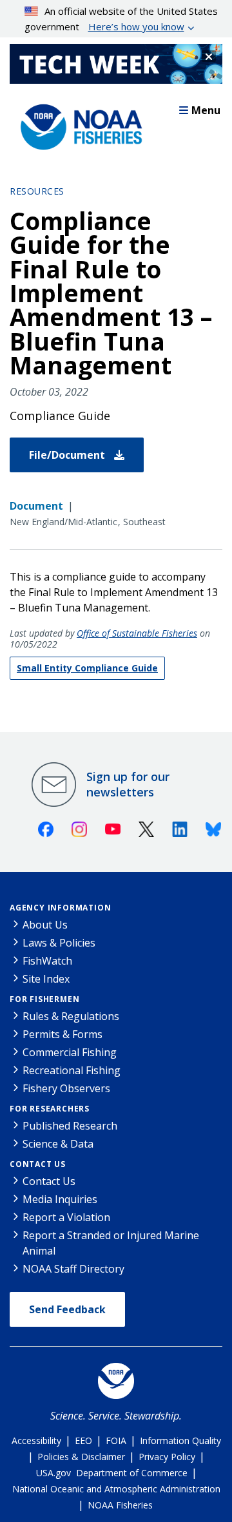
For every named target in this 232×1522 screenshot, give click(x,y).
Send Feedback (67, 1309)
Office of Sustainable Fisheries (137, 633)
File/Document (68, 455)
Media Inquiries (60, 1199)
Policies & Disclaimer (81, 1456)
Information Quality (180, 1440)
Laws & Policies (59, 943)
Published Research (70, 1126)
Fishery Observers (66, 1088)
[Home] (77, 124)
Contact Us (38, 1164)
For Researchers (50, 1108)
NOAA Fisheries (120, 1505)
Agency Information (60, 907)
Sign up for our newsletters (127, 784)
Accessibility (36, 1440)
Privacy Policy (167, 1456)
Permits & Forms (62, 1034)
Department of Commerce (132, 1473)
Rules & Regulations (71, 1016)
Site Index (46, 979)
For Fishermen (44, 999)
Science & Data (58, 1144)
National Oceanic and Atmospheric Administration (116, 1489)
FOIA (116, 1440)
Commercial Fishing (70, 1052)
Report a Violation (66, 1217)
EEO (83, 1440)
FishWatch (47, 961)
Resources (37, 191)
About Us (45, 925)
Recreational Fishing (72, 1070)
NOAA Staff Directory (73, 1269)
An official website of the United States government (121, 19)
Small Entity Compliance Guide (87, 668)
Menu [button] (205, 110)
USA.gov (53, 1473)
